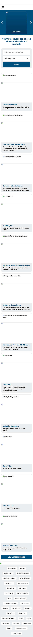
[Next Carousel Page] (31, 22)
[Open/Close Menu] (3, 7)
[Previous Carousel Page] (2, 22)
